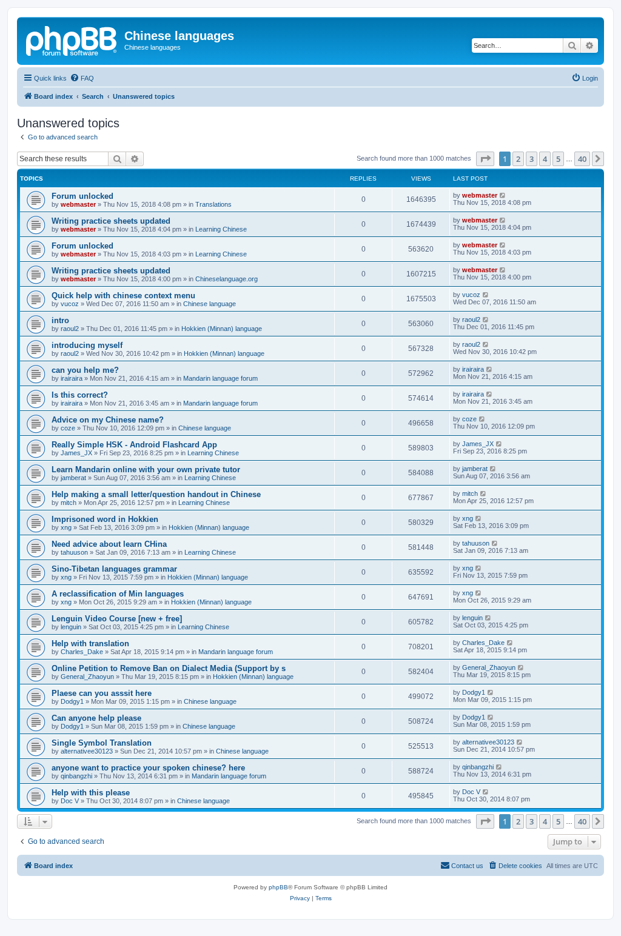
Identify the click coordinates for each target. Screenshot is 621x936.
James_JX (76, 452)
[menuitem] (82, 78)
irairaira (71, 378)
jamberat (73, 477)
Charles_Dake (82, 651)
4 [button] (545, 158)
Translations (213, 204)
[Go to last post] (503, 195)
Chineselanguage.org (226, 278)
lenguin (71, 626)
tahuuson (74, 552)
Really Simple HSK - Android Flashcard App (134, 444)
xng (66, 527)
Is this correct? (80, 394)
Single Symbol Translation (102, 742)
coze (68, 428)
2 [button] (518, 158)
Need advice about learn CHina (109, 544)
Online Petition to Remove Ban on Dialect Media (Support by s (169, 668)
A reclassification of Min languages (118, 593)
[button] (485, 159)
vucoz (70, 303)
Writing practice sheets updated (111, 221)
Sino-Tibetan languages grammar (114, 568)
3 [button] (531, 158)
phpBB (278, 887)
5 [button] (558, 158)
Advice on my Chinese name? (108, 419)
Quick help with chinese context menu (123, 295)
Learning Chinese (221, 229)
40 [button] (582, 158)
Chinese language (209, 303)
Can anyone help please (96, 718)
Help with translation (90, 643)
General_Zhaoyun (87, 676)
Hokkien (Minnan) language (221, 328)
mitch (68, 502)
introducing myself (87, 345)
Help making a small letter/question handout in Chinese (156, 494)
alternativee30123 (87, 751)
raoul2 (70, 328)
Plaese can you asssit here (102, 693)
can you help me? (85, 370)
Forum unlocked (82, 196)
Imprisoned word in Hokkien (105, 519)
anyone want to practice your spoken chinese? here (148, 767)
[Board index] (72, 39)
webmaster (78, 204)
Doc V (70, 800)
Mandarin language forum (220, 378)
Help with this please (91, 792)
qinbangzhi (76, 776)
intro (60, 320)
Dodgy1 (72, 701)
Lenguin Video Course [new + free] (117, 618)
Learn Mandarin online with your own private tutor (146, 469)
